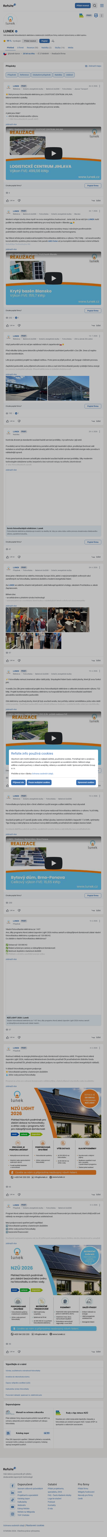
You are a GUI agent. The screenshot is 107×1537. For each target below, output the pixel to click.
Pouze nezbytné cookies (39, 782)
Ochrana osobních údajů (42, 774)
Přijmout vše (18, 782)
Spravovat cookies (86, 782)
